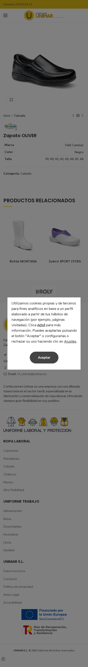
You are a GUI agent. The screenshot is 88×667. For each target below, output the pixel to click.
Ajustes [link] (70, 341)
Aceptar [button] (44, 357)
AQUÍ (41, 325)
